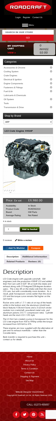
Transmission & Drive (14, 107)
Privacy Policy (29, 365)
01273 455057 (41, 404)
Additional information (34, 256)
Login (18, 17)
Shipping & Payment (29, 376)
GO (28, 37)
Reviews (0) (34, 261)
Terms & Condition (29, 369)
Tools (6, 103)
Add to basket (29, 229)
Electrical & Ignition (13, 79)
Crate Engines (10, 75)
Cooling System (11, 71)
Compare (35, 248)
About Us (29, 361)
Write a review (24, 240)
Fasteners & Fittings (13, 87)
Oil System (9, 99)
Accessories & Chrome (14, 67)
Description (13, 256)
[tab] (12, 256)
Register (26, 17)
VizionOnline (37, 392)
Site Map (29, 380)
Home (29, 357)
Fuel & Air (8, 91)
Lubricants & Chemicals (15, 95)
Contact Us (37, 17)
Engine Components (13, 83)
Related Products (16, 261)
